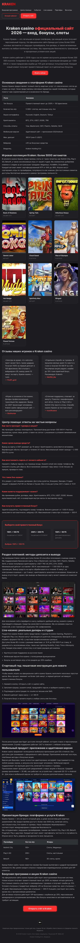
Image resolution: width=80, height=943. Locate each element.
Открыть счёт (28, 16)
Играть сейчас (40, 73)
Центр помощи (25, 10)
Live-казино (48, 10)
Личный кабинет (11, 16)
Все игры (68, 10)
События (37, 10)
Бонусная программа (10, 10)
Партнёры (58, 10)
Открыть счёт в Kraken (40, 908)
